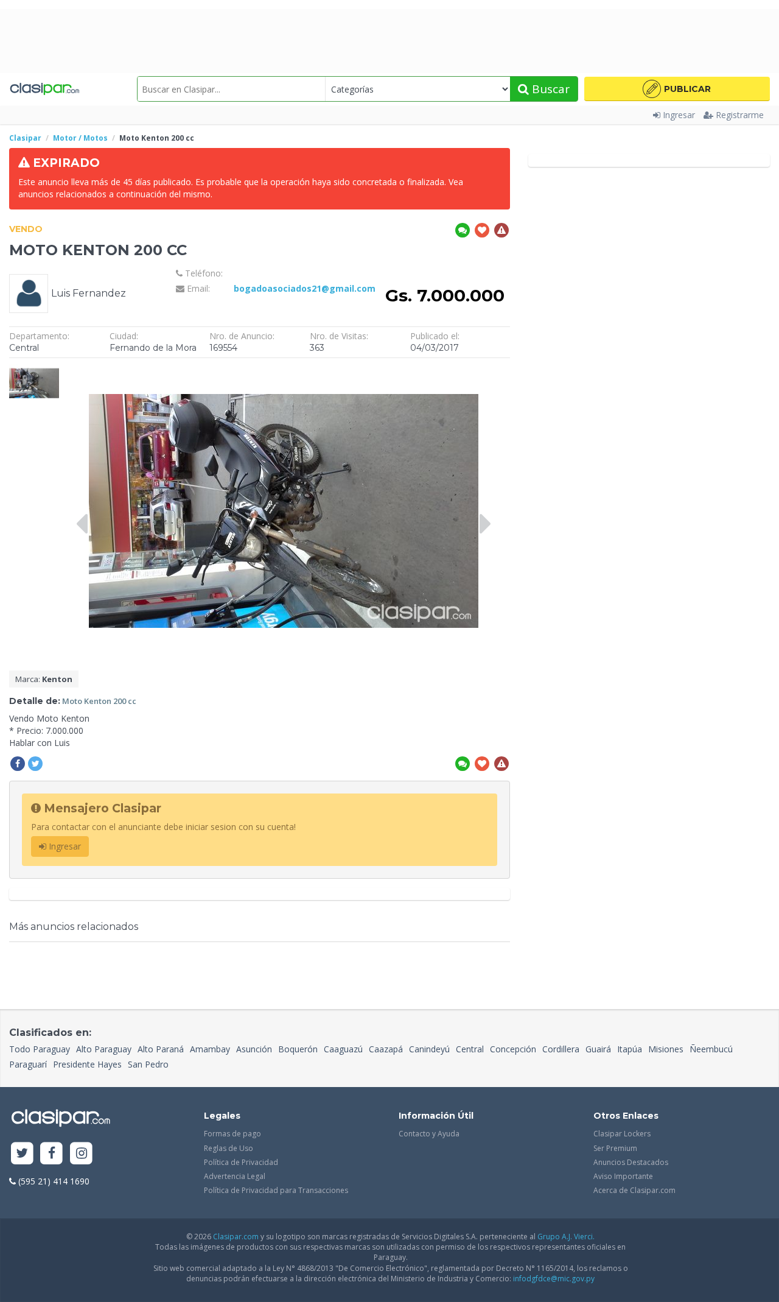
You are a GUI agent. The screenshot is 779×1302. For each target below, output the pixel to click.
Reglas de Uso (228, 1148)
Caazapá (386, 1049)
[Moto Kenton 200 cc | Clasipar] (34, 370)
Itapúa (629, 1049)
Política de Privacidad (241, 1162)
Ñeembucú (711, 1049)
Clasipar (25, 138)
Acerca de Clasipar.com (634, 1190)
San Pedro (148, 1064)
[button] (677, 89)
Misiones (665, 1049)
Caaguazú (343, 1049)
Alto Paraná (161, 1049)
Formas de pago (232, 1133)
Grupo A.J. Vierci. (566, 1236)
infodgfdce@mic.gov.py (554, 1278)
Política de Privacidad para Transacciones (276, 1190)
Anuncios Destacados (630, 1162)
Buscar (549, 89)
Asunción (254, 1049)
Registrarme (740, 115)
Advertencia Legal (234, 1176)
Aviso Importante (623, 1176)
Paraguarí (28, 1064)
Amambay (210, 1049)
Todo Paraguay (39, 1049)
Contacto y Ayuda (429, 1133)
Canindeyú (429, 1049)
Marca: (43, 679)
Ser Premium (615, 1148)
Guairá (598, 1049)
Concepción (513, 1049)
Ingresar (679, 115)
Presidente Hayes (87, 1064)
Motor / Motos (80, 138)
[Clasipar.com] (44, 89)
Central (470, 1049)
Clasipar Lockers (622, 1133)
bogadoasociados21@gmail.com (305, 288)
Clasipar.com (236, 1236)
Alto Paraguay (103, 1049)
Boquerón (298, 1049)
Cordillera (560, 1049)
